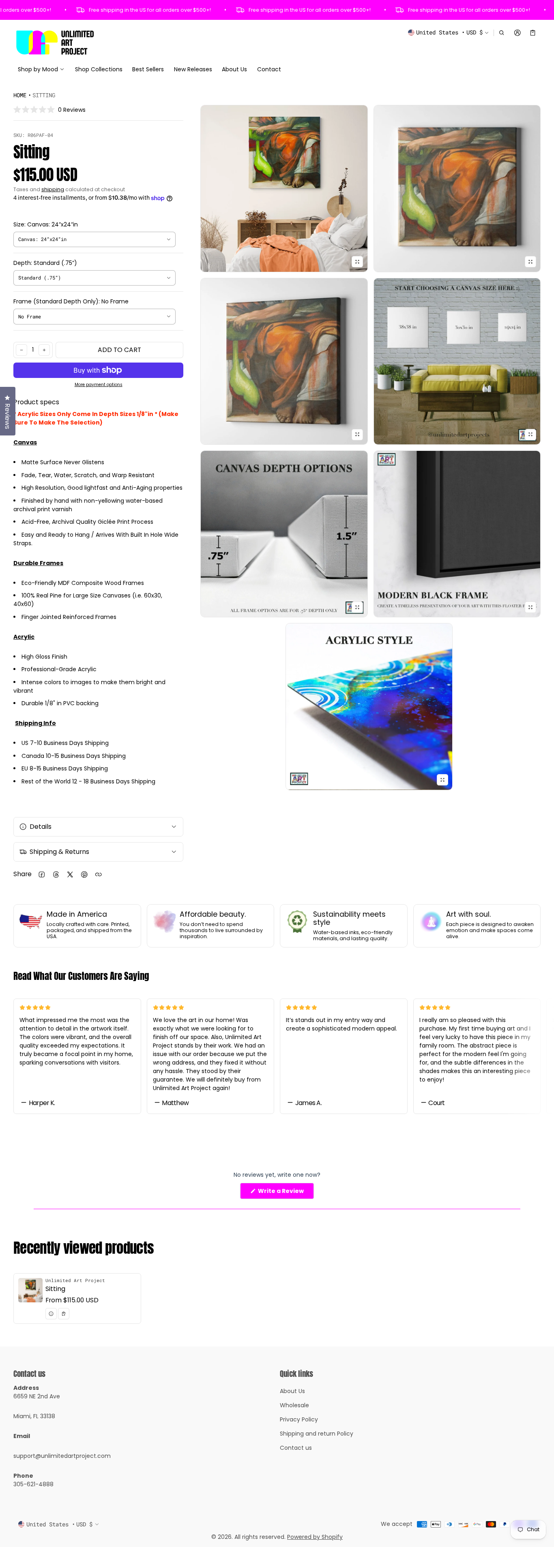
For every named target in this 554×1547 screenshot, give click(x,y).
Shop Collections (98, 69)
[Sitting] (77, 1298)
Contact (269, 69)
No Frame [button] (29, 316)
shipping (52, 189)
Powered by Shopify (315, 1537)
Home (19, 95)
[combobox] (94, 239)
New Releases (193, 69)
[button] (502, 33)
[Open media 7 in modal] (457, 534)
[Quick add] (63, 1313)
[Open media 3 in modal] (457, 188)
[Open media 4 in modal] (284, 361)
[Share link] (98, 874)
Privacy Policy (299, 1419)
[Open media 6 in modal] (284, 534)
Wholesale (294, 1405)
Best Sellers (148, 69)
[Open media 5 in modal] (457, 361)
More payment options (98, 384)
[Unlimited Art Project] (55, 42)
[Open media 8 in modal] (369, 706)
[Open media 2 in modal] (284, 188)
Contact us (296, 1448)
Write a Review (282, 1192)
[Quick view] (51, 1313)
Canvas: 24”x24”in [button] (42, 239)
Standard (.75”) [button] (39, 277)
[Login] (517, 33)
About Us (234, 69)
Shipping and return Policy (316, 1434)
